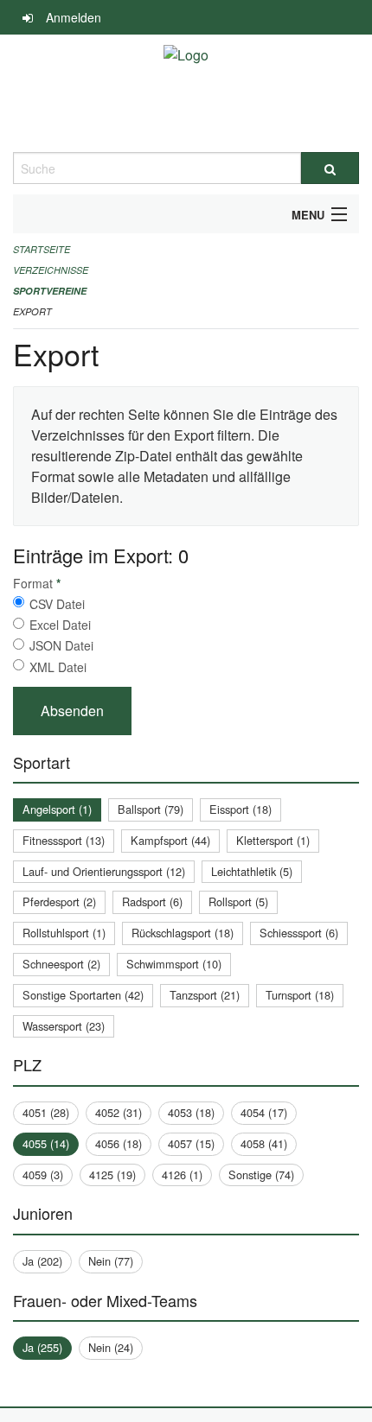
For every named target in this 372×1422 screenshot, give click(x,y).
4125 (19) (112, 1174)
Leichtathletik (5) (251, 871)
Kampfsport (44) (170, 840)
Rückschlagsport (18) (182, 932)
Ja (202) (42, 1261)
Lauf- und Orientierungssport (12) (103, 871)
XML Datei (58, 667)
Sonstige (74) (261, 1174)
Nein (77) (110, 1261)
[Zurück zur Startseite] (186, 93)
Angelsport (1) (57, 809)
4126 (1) (182, 1174)
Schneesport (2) (61, 963)
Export (32, 311)
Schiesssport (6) (299, 932)
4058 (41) (264, 1143)
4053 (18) (191, 1112)
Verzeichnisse (50, 269)
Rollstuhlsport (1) (64, 932)
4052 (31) (118, 1112)
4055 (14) (45, 1143)
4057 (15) (191, 1143)
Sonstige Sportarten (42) (83, 995)
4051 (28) (45, 1112)
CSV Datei (57, 604)
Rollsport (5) (238, 901)
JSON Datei (61, 645)
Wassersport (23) (63, 1026)
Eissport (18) (240, 809)
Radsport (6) (152, 901)
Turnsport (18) (300, 995)
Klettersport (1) (273, 840)
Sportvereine (50, 290)
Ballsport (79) (150, 809)
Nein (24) (110, 1347)
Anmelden (73, 17)
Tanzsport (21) (205, 995)
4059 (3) (42, 1174)
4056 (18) (118, 1143)
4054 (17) (264, 1112)
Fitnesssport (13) (63, 840)
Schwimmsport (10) (173, 963)
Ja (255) (42, 1347)
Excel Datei (60, 624)
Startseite (41, 249)
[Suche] (330, 168)
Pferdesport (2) (59, 901)
